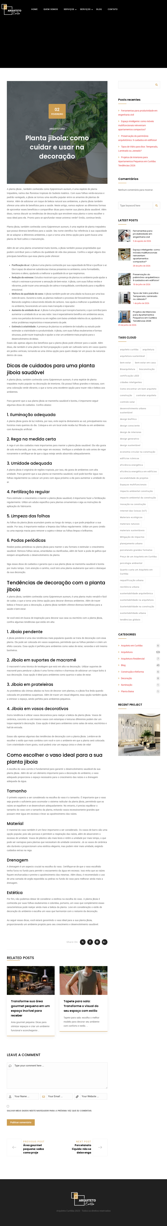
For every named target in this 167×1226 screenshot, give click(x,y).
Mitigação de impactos (132, 537)
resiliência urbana (129, 587)
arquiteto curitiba (129, 349)
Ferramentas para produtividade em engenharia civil (142, 233)
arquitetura (148, 349)
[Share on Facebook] (90, 942)
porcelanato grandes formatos (136, 550)
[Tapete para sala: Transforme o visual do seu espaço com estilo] (83, 980)
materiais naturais (130, 524)
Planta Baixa (127, 691)
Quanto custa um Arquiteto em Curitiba (136, 571)
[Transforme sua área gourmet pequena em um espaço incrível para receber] (31, 980)
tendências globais (130, 619)
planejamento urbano (131, 543)
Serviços (69, 9)
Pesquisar (156, 84)
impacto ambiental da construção (138, 497)
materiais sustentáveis (132, 530)
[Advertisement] (83, 40)
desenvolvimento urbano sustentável (133, 410)
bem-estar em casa (145, 362)
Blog (99, 9)
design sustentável (130, 445)
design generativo (129, 439)
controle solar (127, 402)
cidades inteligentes (131, 382)
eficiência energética (131, 465)
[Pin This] (97, 942)
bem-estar (125, 362)
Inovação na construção (133, 504)
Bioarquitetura (127, 369)
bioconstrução (147, 369)
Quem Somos (51, 9)
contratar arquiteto (146, 395)
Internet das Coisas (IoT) (133, 511)
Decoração (126, 678)
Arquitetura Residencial (132, 658)
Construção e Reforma (132, 671)
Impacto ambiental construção (136, 491)
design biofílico (128, 419)
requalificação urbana (132, 580)
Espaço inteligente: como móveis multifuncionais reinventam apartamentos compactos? (136, 125)
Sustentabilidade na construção (137, 606)
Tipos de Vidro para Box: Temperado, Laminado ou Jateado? (146, 296)
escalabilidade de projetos (134, 478)
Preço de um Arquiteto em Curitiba (138, 556)
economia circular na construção (137, 452)
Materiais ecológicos (131, 517)
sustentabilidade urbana (133, 613)
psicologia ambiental (131, 563)
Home (34, 9)
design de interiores (130, 432)
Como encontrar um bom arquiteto (138, 389)
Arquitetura (57, 129)
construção (126, 395)
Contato (113, 9)
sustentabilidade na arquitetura (137, 600)
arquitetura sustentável (132, 356)
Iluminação (126, 685)
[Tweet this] (83, 942)
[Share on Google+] (104, 942)
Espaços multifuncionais (133, 484)
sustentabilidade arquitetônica (136, 593)
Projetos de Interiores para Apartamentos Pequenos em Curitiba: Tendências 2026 (137, 161)
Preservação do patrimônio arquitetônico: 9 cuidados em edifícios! (146, 277)
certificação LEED (129, 376)
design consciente (130, 425)
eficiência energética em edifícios (138, 471)
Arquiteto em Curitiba (132, 645)
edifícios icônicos (129, 458)
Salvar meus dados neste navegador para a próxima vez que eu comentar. (49, 1110)
